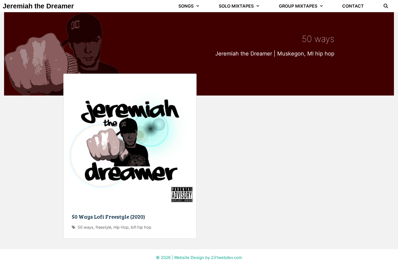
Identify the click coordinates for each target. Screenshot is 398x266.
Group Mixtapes (298, 6)
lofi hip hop (141, 227)
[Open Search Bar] (385, 6)
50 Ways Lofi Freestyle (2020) (108, 216)
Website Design (189, 257)
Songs (186, 6)
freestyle (103, 227)
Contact (353, 6)
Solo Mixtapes (236, 6)
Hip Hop (121, 227)
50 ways (85, 227)
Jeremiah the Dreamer (38, 6)
